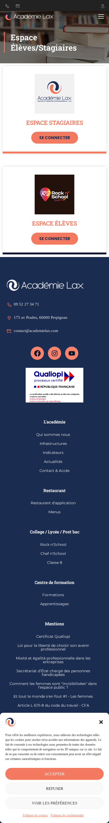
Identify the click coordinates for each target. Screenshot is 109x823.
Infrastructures (53, 443)
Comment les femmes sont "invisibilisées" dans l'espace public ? (53, 685)
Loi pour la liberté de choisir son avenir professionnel (53, 647)
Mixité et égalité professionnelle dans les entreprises (53, 660)
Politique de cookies (35, 815)
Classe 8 (54, 562)
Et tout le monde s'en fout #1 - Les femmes (53, 696)
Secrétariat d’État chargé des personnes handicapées (53, 673)
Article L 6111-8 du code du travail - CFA (53, 705)
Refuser (54, 788)
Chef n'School (53, 553)
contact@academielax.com (36, 331)
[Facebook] (37, 353)
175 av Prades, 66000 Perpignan (40, 317)
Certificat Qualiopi (53, 636)
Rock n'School (53, 544)
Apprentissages (54, 603)
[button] (101, 722)
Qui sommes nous (53, 434)
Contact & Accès (54, 470)
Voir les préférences (54, 803)
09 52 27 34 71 (26, 304)
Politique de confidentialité (67, 815)
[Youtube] (71, 353)
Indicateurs (53, 452)
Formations (53, 594)
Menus (54, 512)
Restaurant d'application (53, 503)
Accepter (54, 774)
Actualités (53, 461)
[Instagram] (54, 353)
